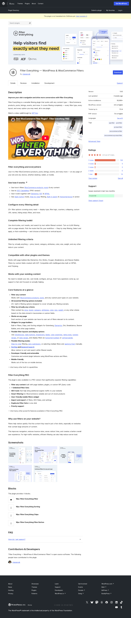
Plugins (34, 590)
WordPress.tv (60, 593)
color (52, 310)
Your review (92, 178)
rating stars (67, 335)
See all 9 (120, 118)
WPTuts (35, 113)
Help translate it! (81, 16)
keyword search (27, 347)
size (55, 310)
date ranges (23, 338)
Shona (30, 605)
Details (12, 83)
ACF (40, 194)
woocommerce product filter (113, 135)
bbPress (105, 590)
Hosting (10, 590)
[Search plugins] (30, 23)
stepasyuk (26, 74)
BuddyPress (106, 593)
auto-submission (34, 344)
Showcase (35, 584)
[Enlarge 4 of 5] (29, 468)
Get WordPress (121, 3)
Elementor (34, 194)
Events (80, 587)
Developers (59, 590)
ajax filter (112, 123)
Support (120, 83)
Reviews (23, 83)
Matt (104, 587)
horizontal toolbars (52, 338)
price (26, 310)
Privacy (10, 593)
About (10, 584)
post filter (119, 123)
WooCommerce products (33, 187)
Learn (57, 584)
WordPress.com (108, 584)
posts (46, 187)
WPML (47, 194)
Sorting (14, 347)
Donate (81, 590)
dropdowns (40, 335)
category (37, 310)
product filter (118, 127)
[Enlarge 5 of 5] (55, 468)
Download (117, 72)
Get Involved (82, 584)
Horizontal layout (66, 197)
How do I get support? (16, 539)
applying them (70, 344)
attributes (45, 310)
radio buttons (30, 335)
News (10, 587)
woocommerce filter (116, 131)
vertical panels (67, 338)
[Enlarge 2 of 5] (55, 449)
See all (120, 178)
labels (48, 335)
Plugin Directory (13, 10)
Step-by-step (35, 197)
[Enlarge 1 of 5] (29, 449)
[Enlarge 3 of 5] (80, 449)
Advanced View (94, 141)
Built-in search (52, 197)
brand (31, 310)
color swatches (56, 335)
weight (60, 310)
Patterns (34, 593)
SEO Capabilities (23, 191)
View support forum (95, 201)
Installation (35, 83)
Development (49, 83)
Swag (81, 593)
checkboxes (19, 335)
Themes (34, 587)
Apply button (19, 197)
